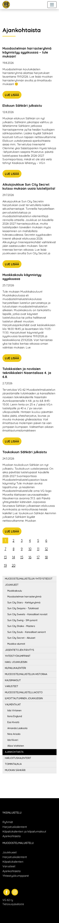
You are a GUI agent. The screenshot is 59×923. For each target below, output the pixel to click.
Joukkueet (12, 584)
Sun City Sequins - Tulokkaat (23, 608)
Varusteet (11, 686)
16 (30, 557)
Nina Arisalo (13, 734)
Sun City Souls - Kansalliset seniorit (26, 632)
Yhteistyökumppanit (17, 655)
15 (21, 557)
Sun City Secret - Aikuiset (21, 637)
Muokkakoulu (14, 590)
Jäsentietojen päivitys (19, 649)
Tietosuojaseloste (13, 904)
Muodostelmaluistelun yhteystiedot (28, 578)
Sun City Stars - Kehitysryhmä (23, 602)
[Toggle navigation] (52, 4)
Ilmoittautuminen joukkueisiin (24, 698)
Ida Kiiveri (12, 739)
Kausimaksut (13, 680)
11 (38, 549)
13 (5, 557)
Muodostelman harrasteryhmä (24, 596)
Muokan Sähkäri (15, 770)
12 (46, 549)
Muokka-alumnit (16, 643)
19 (5, 565)
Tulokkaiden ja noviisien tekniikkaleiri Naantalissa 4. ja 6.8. (26, 373)
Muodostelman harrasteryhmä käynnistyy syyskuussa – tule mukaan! (26, 52)
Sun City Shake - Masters (21, 626)
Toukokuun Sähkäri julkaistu (24, 452)
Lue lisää (12, 95)
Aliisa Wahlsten (15, 745)
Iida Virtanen (14, 710)
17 (38, 557)
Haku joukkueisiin (16, 662)
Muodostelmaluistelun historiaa (26, 674)
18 (46, 557)
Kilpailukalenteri (15, 668)
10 (30, 549)
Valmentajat (13, 704)
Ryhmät (7, 822)
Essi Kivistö (13, 722)
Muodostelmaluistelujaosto (24, 692)
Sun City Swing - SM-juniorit (22, 620)
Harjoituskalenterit (18, 758)
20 (13, 565)
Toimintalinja (13, 764)
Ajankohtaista (14, 751)
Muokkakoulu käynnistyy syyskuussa (21, 277)
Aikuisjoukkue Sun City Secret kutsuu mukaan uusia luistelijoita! (28, 186)
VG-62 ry (7, 900)
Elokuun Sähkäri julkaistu (22, 105)
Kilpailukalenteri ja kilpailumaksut (24, 831)
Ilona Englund (14, 716)
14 (13, 557)
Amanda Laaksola (17, 728)
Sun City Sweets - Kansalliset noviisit (27, 614)
